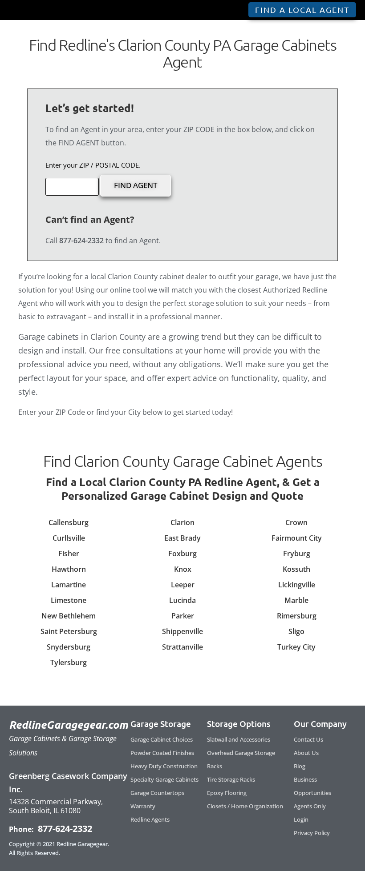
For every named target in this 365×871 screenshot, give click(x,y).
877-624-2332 (64, 829)
